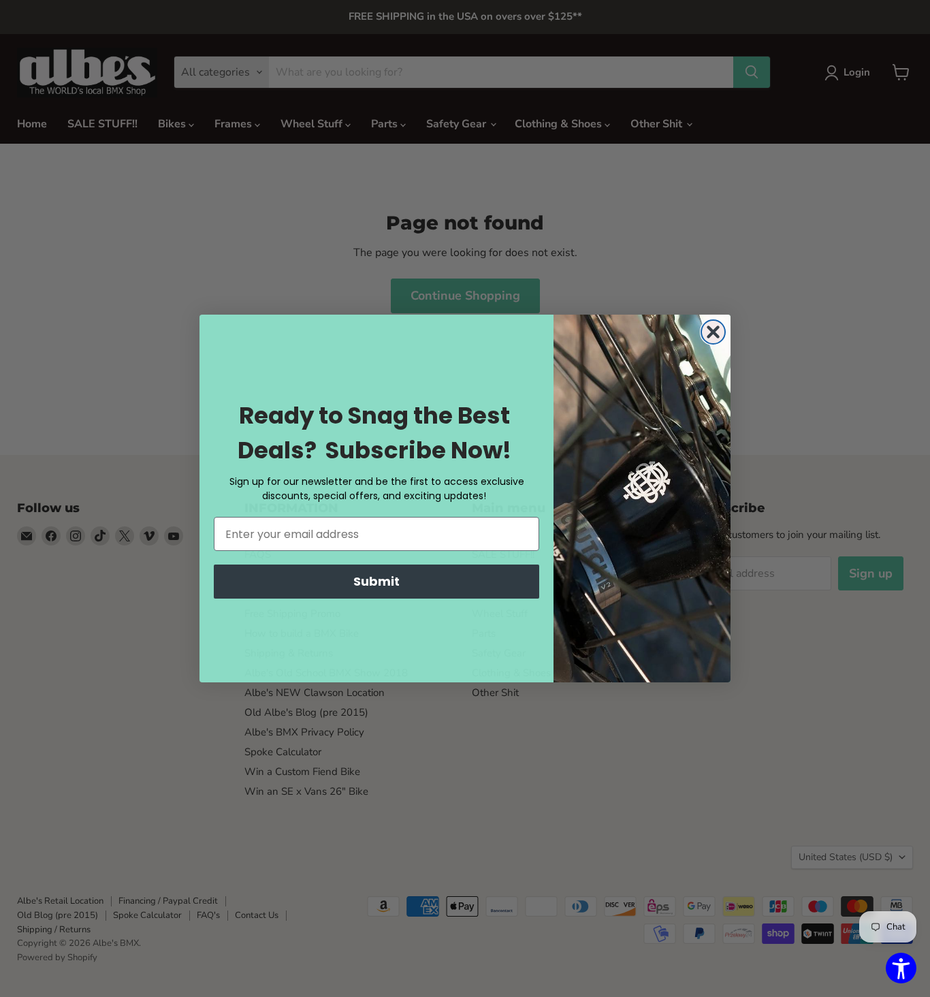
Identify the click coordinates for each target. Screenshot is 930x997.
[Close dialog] (713, 332)
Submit (376, 581)
